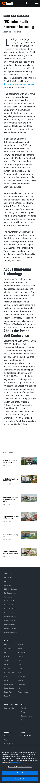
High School (8, 577)
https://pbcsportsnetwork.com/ (18, 84)
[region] (20, 764)
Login (22, 732)
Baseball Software (10, 609)
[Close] (37, 749)
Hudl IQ (6, 652)
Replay (20, 648)
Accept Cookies (20, 779)
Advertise (24, 708)
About (23, 704)
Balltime (20, 680)
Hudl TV (20, 656)
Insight (6, 656)
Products (7, 641)
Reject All (20, 773)
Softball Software (10, 628)
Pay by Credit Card (10, 744)
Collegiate (7, 585)
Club (5, 581)
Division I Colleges (10, 589)
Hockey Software (10, 621)
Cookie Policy (15, 762)
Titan (19, 664)
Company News (26, 716)
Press (23, 712)
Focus (6, 680)
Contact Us (8, 732)
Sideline (20, 644)
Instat (20, 672)
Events (23, 724)
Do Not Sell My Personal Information (20, 767)
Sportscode (8, 648)
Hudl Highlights (9, 708)
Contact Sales (25, 735)
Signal (20, 668)
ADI (19, 688)
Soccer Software (9, 625)
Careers (23, 720)
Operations (8, 597)
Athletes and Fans (11, 704)
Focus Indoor (8, 684)
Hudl (5, 644)
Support (7, 736)
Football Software (10, 617)
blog (24, 3)
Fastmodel (21, 684)
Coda (6, 664)
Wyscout (7, 668)
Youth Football (9, 601)
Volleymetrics (22, 652)
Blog (5, 740)
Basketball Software (11, 613)
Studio (6, 660)
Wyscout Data (9, 672)
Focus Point (8, 696)
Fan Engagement (10, 593)
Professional (8, 605)
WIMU (20, 660)
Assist (6, 676)
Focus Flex (8, 692)
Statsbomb (21, 676)
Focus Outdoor (9, 688)
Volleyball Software (10, 632)
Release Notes (23, 692)
